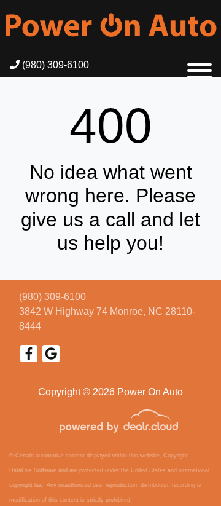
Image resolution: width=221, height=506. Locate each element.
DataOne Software (32, 470)
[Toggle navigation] (199, 65)
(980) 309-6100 (54, 65)
